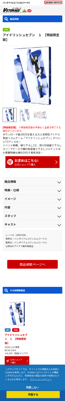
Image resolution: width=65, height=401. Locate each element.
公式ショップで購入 (26, 162)
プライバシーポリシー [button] (41, 379)
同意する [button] (33, 394)
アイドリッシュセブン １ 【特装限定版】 (16, 339)
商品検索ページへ (33, 264)
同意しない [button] (32, 387)
